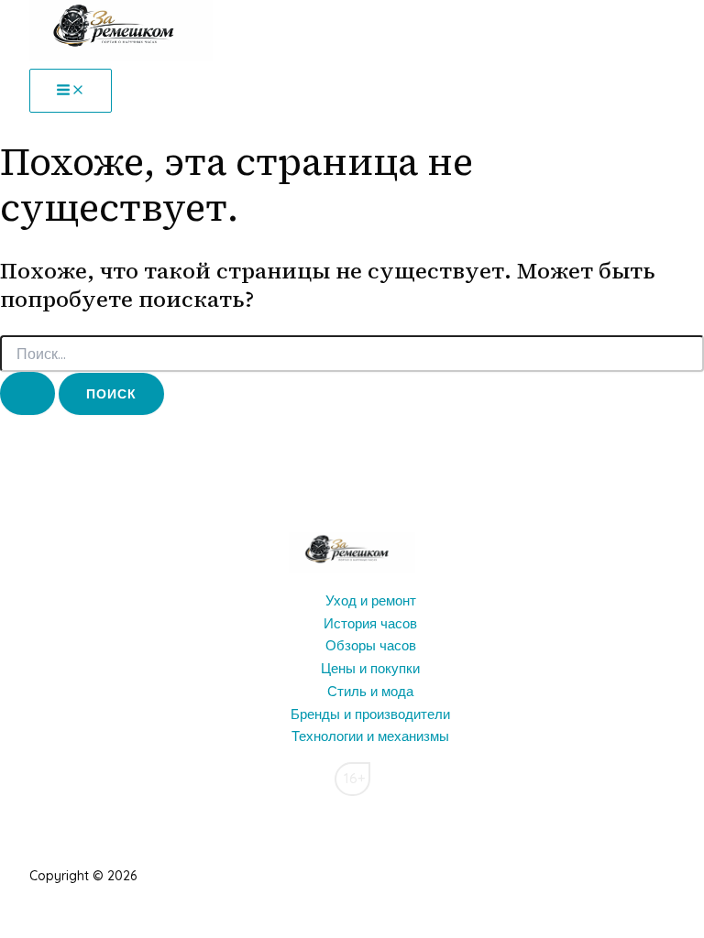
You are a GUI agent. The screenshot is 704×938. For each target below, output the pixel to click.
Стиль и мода (370, 691)
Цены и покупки (370, 668)
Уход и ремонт (370, 600)
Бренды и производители (370, 714)
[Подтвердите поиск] (27, 393)
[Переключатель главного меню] (70, 91)
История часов (370, 623)
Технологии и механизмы (370, 736)
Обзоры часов (370, 645)
